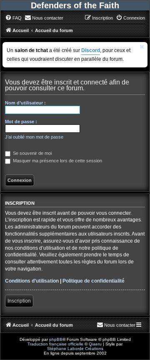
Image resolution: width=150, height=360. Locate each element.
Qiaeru (95, 344)
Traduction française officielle (55, 344)
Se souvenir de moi (32, 153)
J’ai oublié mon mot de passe (34, 136)
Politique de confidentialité (93, 281)
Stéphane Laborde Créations (75, 348)
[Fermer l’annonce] (142, 47)
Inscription (19, 301)
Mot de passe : (21, 121)
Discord (90, 50)
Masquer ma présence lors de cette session (57, 160)
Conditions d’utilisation (32, 281)
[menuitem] (13, 18)
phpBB (55, 339)
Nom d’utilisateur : (25, 102)
